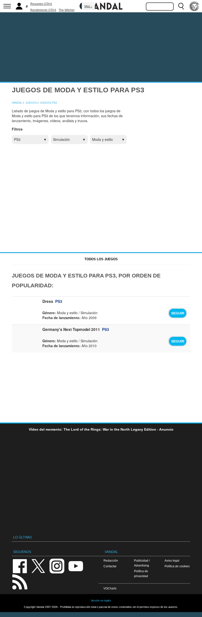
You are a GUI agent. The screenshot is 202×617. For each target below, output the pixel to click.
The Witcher (67, 10)
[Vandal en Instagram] (57, 565)
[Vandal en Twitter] (38, 565)
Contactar (110, 566)
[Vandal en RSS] (20, 581)
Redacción (110, 560)
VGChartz (110, 588)
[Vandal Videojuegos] (101, 5)
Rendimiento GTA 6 (43, 10)
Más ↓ (88, 6)
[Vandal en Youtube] (76, 565)
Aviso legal (172, 560)
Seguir (177, 313)
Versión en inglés (101, 600)
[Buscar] (181, 6)
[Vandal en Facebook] (20, 565)
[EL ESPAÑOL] (194, 6)
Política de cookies (177, 566)
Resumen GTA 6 (41, 4)
